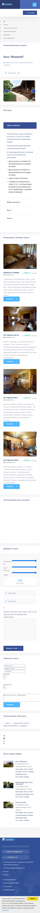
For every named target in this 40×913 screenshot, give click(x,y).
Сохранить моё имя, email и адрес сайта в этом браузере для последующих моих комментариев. (20, 614)
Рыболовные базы (21, 774)
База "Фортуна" (21, 762)
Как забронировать (9, 880)
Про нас (6, 871)
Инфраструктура (13, 202)
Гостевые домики (21, 815)
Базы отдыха (19, 769)
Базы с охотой (28, 769)
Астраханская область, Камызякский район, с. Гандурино (18, 64)
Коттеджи (18, 772)
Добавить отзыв (11, 648)
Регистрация (7, 886)
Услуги (9, 218)
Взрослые (6, 674)
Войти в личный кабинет (11, 883)
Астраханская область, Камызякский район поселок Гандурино (23, 807)
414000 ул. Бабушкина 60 (14, 852)
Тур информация (8, 890)
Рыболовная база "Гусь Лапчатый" (24, 783)
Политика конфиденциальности (14, 868)
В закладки (31, 13)
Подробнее (10, 299)
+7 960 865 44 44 (12, 857)
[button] (20, 736)
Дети (5, 685)
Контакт (6, 875)
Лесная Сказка (21, 802)
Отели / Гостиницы (28, 772)
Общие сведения (13, 125)
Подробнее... (6, 910)
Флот (9, 210)
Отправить (10, 704)
